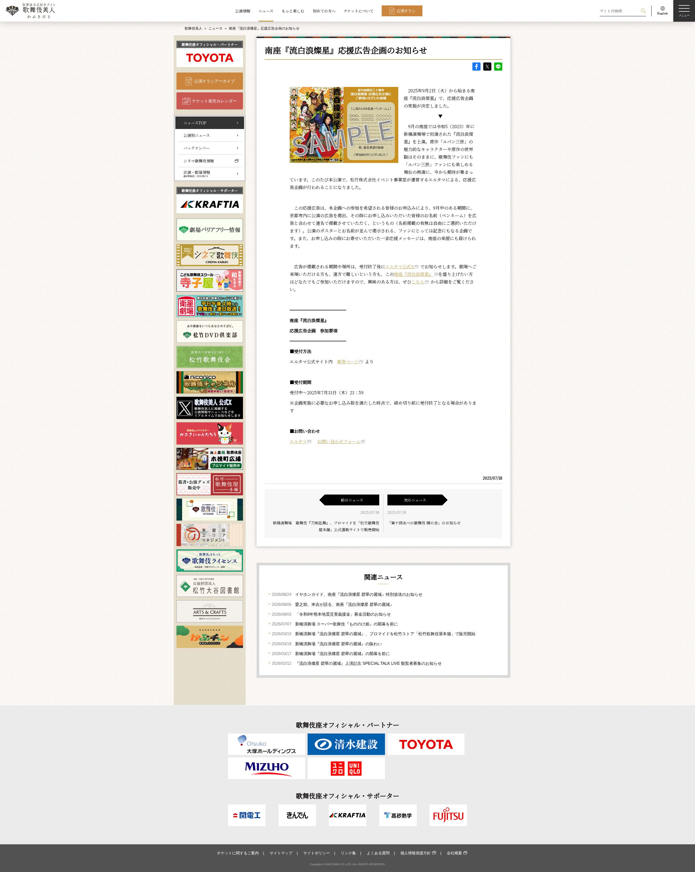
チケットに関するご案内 (238, 853)
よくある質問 (378, 853)
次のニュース (415, 500)
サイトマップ (281, 853)
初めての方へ (324, 11)
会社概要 (454, 853)
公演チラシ (406, 11)
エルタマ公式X (399, 266)
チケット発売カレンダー (214, 101)
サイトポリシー (316, 853)
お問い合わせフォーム (339, 441)
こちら (417, 282)
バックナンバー (197, 148)
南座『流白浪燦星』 (413, 274)
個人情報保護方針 (415, 853)
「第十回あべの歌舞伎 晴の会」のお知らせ (424, 522)
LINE (498, 66)
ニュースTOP (195, 122)
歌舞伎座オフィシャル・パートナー (210, 44)
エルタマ (298, 441)
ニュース (265, 11)
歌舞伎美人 (193, 28)
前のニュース (352, 500)
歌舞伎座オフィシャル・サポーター (210, 190)
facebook (476, 66)
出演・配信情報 (197, 173)
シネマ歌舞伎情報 (199, 160)
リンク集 (348, 853)
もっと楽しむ (293, 11)
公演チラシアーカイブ (214, 81)
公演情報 (242, 11)
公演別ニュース (197, 135)
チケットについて (359, 11)
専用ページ (348, 361)
